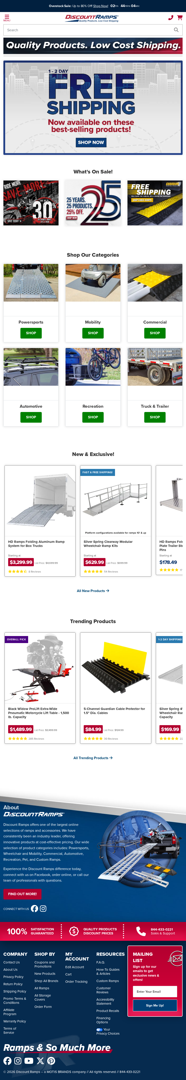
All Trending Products (91, 758)
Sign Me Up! (155, 1005)
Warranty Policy (14, 1021)
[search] (176, 29)
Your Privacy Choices (108, 1031)
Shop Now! (100, 6)
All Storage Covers (42, 997)
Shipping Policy (14, 991)
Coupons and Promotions (44, 964)
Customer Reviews (103, 990)
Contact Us (11, 962)
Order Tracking (76, 981)
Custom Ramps (107, 980)
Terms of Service (9, 1030)
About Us (10, 969)
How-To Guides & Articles (108, 971)
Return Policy (12, 984)
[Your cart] (180, 18)
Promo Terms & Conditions (14, 1000)
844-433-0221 (162, 929)
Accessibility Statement (105, 1001)
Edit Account (74, 967)
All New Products (91, 590)
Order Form (43, 1006)
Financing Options (103, 1020)
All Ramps (41, 988)
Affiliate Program (9, 1011)
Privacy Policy (13, 976)
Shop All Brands (46, 980)
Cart (68, 974)
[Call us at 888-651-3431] (170, 18)
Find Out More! (22, 894)
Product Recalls (107, 1010)
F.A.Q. (100, 962)
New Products (44, 973)
